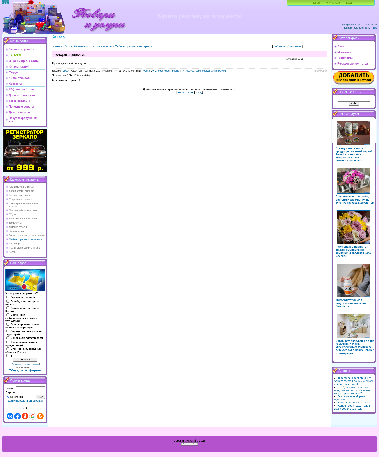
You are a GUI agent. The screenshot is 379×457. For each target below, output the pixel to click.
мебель (222, 70)
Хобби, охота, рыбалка (21, 191)
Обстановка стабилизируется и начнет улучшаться (21, 318)
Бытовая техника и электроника (27, 235)
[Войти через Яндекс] (25, 416)
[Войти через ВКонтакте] (10, 416)
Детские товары (18, 227)
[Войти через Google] (32, 416)
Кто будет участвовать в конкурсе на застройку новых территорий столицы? (352, 390)
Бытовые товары (101, 46)
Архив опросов (32, 364)
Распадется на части (23, 297)
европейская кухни (206, 70)
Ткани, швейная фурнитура (24, 247)
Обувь (12, 214)
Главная (314, 2)
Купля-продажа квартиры (354, 402)
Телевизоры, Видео (19, 195)
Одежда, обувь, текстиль (23, 210)
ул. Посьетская (161, 70)
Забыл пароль (16, 400)
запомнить (16, 396)
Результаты (17, 364)
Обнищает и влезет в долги (27, 338)
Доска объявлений (76, 46)
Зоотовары (15, 243)
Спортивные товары (20, 199)
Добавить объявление (287, 46)
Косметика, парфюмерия (23, 218)
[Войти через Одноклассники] (40, 416)
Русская (146, 70)
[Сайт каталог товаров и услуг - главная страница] (98, 32)
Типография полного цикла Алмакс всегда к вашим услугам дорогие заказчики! (353, 381)
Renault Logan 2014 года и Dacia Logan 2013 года (352, 407)
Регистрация (333, 2)
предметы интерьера (182, 70)
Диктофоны (15, 222)
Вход (349, 2)
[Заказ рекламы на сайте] (199, 21)
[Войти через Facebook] (17, 416)
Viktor (66, 70)
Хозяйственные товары (22, 186)
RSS (374, 27)
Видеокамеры (16, 231)
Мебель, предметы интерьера (25, 239)
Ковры (12, 252)
